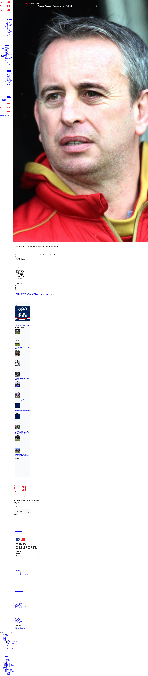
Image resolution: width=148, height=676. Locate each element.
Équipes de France (5, 48)
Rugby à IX (9, 66)
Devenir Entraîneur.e (9, 85)
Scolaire (6, 44)
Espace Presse (7, 46)
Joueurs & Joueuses (9, 87)
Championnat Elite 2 (19, 563)
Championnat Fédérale (19, 564)
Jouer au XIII (7, 61)
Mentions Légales (18, 627)
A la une (28, 3)
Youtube (23, 325)
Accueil (3, 13)
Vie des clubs (4, 56)
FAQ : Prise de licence (19, 600)
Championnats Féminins (19, 567)
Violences (6, 43)
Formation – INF (18, 524)
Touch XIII (9, 69)
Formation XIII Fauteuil (9, 89)
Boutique (4, 99)
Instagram (27, 325)
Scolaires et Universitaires (9, 80)
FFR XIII (4, 15)
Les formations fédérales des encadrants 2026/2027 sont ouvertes (21, 421)
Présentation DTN (10, 652)
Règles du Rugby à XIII (9, 671)
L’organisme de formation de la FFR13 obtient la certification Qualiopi (22, 368)
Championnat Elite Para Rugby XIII (21, 566)
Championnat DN (18, 565)
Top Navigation (5, 635)
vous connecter (22, 298)
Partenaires (7, 45)
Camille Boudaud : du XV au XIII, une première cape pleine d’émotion (21, 389)
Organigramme (9, 24)
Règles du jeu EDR (8, 58)
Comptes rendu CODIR (9, 31)
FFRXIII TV (4, 100)
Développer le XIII (8, 72)
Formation (9, 97)
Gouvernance (7, 23)
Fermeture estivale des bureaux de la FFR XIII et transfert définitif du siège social (22, 411)
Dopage (6, 41)
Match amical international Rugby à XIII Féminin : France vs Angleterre (21, 400)
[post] (17, 333)
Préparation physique (9, 91)
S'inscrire (15, 514)
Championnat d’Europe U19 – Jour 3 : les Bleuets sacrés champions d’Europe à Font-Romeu (22, 455)
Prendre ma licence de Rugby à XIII (21, 599)
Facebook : (17, 325)
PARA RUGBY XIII (18, 358)
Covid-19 (17, 518)
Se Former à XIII (8, 81)
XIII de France (7, 49)
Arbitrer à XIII (7, 92)
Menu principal (5, 634)
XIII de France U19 (8, 54)
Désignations (17, 520)
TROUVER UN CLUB (4, 115)
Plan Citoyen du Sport (9, 76)
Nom (15, 502)
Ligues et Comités (8, 22)
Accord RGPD (17, 504)
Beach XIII (9, 70)
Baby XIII (9, 67)
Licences (16, 521)
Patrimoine (9, 20)
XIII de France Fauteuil (7, 53)
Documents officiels (9, 29)
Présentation (7, 17)
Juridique (8, 32)
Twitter (20, 325)
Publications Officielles (7, 27)
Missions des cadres (11, 654)
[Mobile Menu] (0, 114)
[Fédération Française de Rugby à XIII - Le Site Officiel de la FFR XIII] (5, 7)
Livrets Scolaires (8, 78)
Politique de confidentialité (20, 628)
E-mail (15, 503)
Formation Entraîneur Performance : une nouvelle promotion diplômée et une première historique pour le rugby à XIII (22, 432)
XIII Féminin (9, 64)
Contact (6, 47)
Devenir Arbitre (8, 96)
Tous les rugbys (8, 63)
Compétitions (4, 55)
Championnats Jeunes (19, 568)
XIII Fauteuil (9, 65)
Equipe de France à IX (19, 584)
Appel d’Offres (18, 615)
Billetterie (4, 98)
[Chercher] (11, 632)
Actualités (4, 14)
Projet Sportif (7, 33)
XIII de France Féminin (7, 51)
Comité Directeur (18, 612)
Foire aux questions (18, 614)
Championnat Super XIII (19, 562)
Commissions (9, 25)
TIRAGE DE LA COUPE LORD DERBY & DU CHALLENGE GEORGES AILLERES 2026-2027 (22, 337)
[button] (33, 285)
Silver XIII (9, 71)
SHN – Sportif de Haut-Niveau (9, 39)
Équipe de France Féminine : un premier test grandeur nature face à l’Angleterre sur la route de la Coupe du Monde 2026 (22, 444)
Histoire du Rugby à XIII (9, 19)
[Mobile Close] (1, 631)
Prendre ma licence (8, 57)
